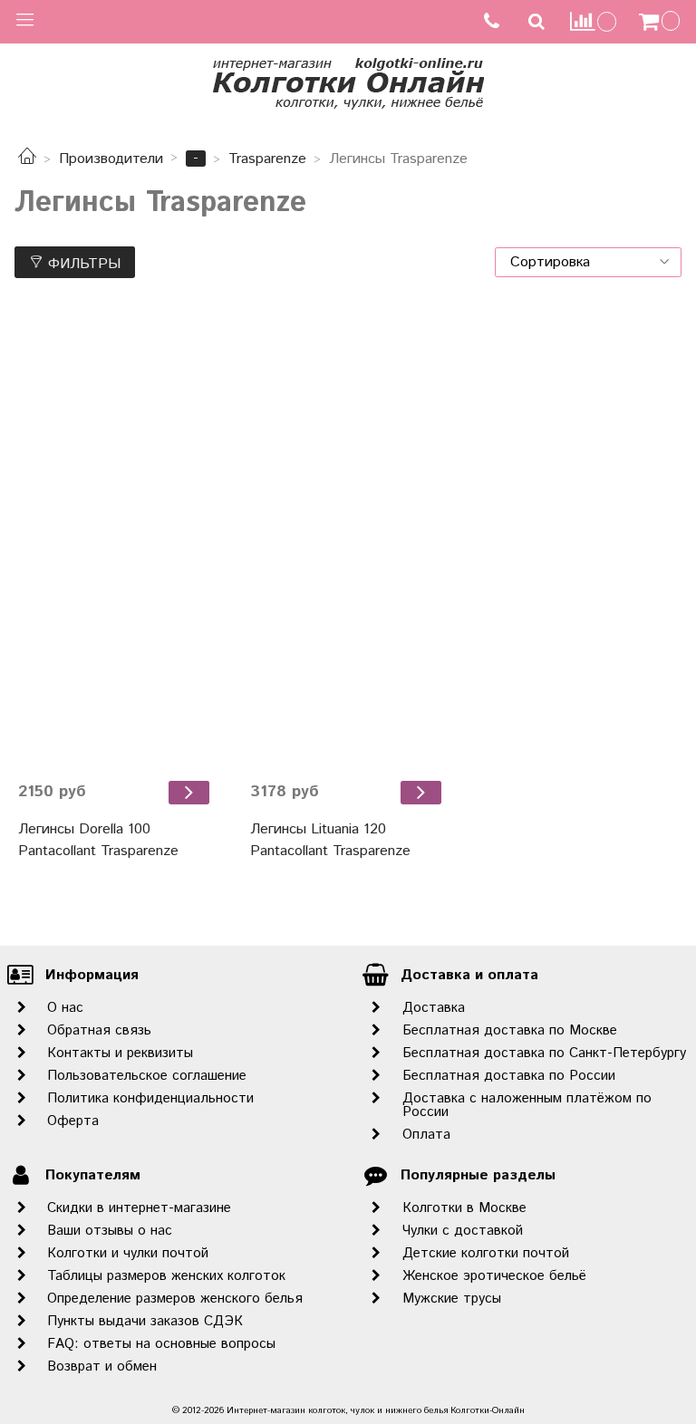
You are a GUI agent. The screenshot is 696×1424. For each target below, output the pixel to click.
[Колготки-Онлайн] (348, 80)
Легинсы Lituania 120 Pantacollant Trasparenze (330, 840)
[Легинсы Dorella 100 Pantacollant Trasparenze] (116, 538)
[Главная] (27, 159)
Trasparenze (267, 159)
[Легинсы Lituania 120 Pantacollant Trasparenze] (348, 538)
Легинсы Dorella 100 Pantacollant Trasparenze (98, 840)
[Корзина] (661, 22)
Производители (111, 159)
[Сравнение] (593, 21)
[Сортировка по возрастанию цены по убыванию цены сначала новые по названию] (588, 262)
